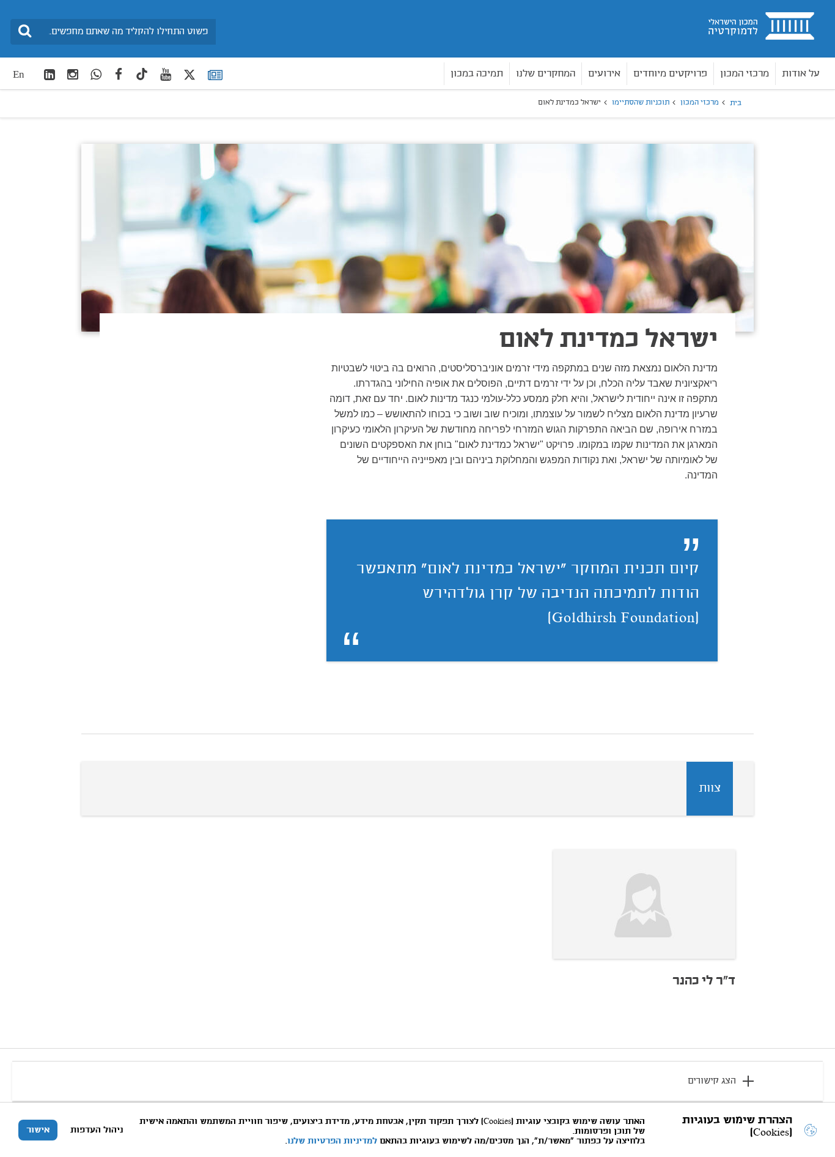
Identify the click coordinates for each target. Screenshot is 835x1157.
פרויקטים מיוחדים (670, 73)
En (18, 74)
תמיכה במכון (477, 73)
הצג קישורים (712, 1081)
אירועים (604, 73)
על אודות (801, 73)
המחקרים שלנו (545, 73)
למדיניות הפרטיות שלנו (332, 1141)
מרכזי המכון (744, 73)
